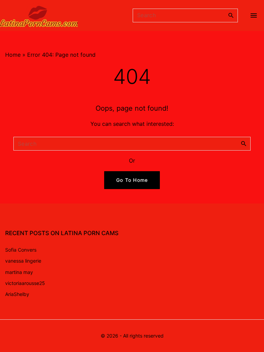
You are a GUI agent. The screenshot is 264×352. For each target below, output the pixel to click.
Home (13, 54)
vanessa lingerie (23, 261)
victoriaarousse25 (25, 283)
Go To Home (132, 180)
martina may (19, 272)
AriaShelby (17, 294)
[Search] (231, 15)
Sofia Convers (20, 250)
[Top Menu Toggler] (253, 15)
